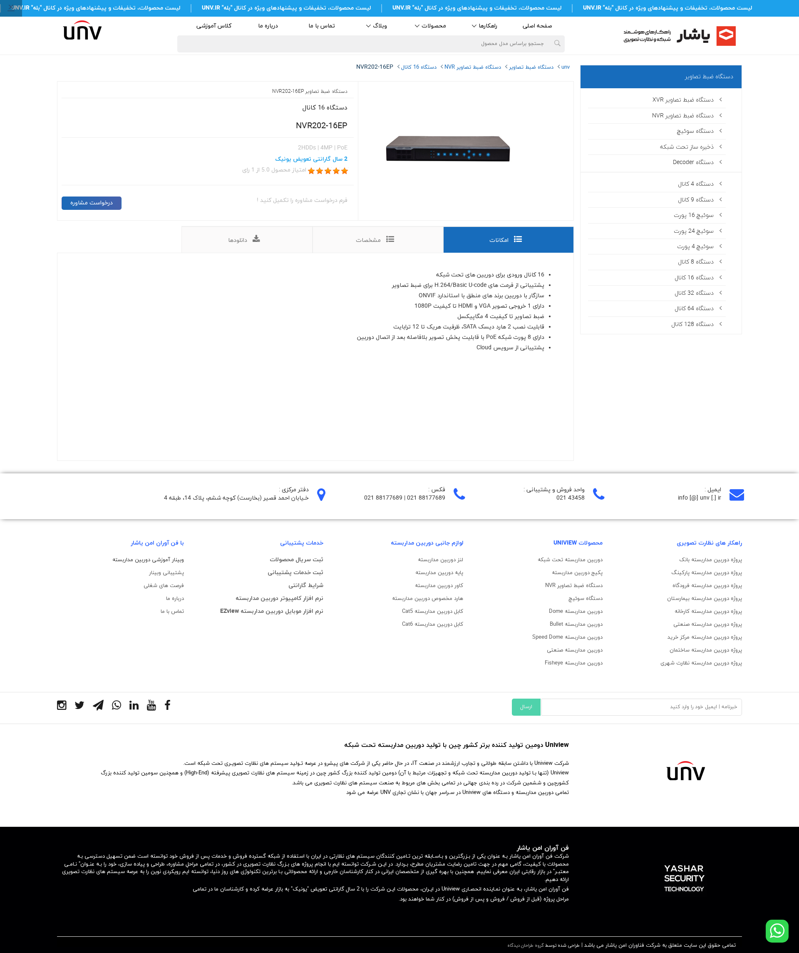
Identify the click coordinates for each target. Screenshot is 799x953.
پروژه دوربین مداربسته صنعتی (707, 624)
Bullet (576, 624)
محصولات (434, 26)
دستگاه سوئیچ (585, 598)
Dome (556, 611)
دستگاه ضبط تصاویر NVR (574, 586)
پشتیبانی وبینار (166, 573)
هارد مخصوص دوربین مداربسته (427, 598)
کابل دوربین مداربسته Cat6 (432, 624)
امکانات (499, 240)
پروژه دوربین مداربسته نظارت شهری (701, 663)
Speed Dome (567, 637)
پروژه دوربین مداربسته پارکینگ (706, 573)
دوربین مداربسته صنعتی (575, 650)
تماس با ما (321, 26)
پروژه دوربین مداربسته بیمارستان (704, 598)
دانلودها (237, 240)
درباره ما (268, 26)
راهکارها (488, 26)
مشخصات (368, 240)
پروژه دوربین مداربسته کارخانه (708, 611)
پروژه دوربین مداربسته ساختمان (706, 650)
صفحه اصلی (537, 26)
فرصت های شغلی (164, 586)
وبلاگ (380, 26)
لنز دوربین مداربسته (440, 560)
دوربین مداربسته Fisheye (574, 663)
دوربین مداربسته (583, 611)
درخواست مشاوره (91, 203)
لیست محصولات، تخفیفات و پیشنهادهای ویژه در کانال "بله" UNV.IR (667, 8)
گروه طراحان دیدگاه (525, 945)
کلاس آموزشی (213, 26)
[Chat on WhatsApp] (777, 931)
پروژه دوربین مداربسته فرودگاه (707, 586)
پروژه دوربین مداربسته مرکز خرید (704, 637)
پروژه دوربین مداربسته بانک (710, 560)
